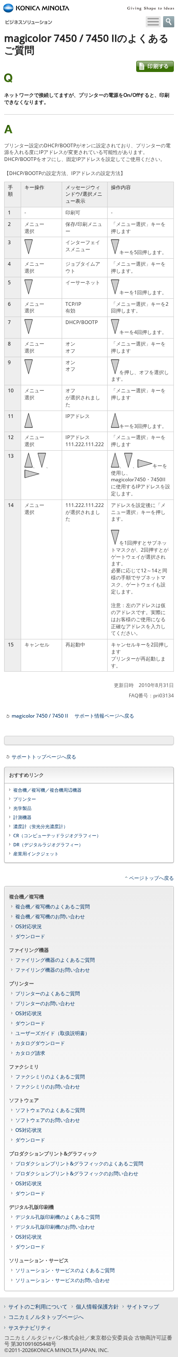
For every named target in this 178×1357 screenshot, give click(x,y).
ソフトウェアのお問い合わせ (47, 1120)
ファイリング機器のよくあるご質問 (55, 959)
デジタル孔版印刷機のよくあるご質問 (57, 1216)
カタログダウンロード (40, 1043)
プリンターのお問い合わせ (45, 1003)
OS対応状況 (28, 926)
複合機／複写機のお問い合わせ (50, 916)
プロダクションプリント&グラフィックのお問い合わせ (76, 1173)
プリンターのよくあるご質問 (47, 993)
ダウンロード (30, 936)
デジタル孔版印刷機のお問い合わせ (55, 1226)
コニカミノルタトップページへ (46, 1317)
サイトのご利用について (37, 1306)
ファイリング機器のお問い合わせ (52, 969)
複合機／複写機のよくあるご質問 (52, 906)
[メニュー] (153, 21)
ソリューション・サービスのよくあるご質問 (65, 1270)
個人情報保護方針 (97, 1306)
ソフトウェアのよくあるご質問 (50, 1110)
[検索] (168, 21)
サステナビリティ (29, 1327)
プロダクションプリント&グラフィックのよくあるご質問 (79, 1163)
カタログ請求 (30, 1053)
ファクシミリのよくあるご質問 (50, 1076)
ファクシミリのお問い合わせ (47, 1086)
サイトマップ (143, 1306)
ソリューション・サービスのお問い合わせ (62, 1280)
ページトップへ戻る (151, 877)
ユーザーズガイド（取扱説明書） (52, 1033)
